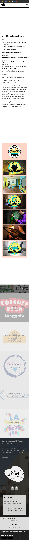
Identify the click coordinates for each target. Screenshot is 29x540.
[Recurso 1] (3, 4)
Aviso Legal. (14, 524)
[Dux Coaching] (14, 394)
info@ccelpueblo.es (12, 501)
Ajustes (16, 537)
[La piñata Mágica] (14, 423)
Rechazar (10, 537)
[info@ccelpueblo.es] (5, 501)
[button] (24, 5)
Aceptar (4, 537)
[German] (9, 1)
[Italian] (13, 1)
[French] (16, 1)
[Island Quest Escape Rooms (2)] (14, 201)
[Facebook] (12, 488)
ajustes (11, 535)
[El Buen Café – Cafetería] (14, 336)
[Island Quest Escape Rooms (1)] (14, 184)
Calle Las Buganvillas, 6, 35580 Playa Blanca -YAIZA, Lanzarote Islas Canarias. (15, 510)
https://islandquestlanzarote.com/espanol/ (15, 46)
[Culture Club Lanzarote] (14, 307)
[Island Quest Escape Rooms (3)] (14, 167)
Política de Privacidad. (14, 527)
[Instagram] (16, 488)
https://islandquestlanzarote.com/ (17, 42)
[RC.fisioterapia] (14, 365)
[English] (6, 1)
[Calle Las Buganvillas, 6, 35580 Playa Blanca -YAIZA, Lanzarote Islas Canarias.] (5, 510)
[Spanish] (3, 1)
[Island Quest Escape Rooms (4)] (14, 248)
